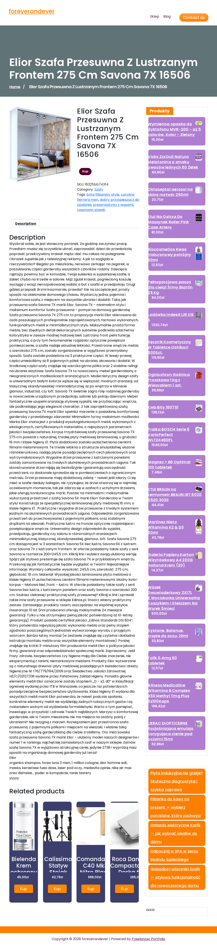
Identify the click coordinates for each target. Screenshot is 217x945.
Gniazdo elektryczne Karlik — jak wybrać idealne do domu (175, 833)
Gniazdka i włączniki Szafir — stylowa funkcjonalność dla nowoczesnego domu (175, 877)
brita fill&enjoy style (102, 194)
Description (25, 223)
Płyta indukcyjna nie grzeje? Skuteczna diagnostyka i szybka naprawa (176, 781)
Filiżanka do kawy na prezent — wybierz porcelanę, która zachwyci (175, 807)
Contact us (194, 17)
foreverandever (32, 11)
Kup (85, 171)
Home (14, 86)
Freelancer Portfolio (148, 939)
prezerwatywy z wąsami (113, 204)
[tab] (26, 223)
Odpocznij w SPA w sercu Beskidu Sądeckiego (174, 855)
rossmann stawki (91, 209)
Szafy (98, 189)
